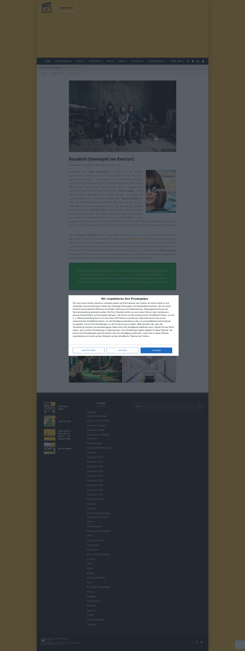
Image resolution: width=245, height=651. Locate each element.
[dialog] (124, 325)
